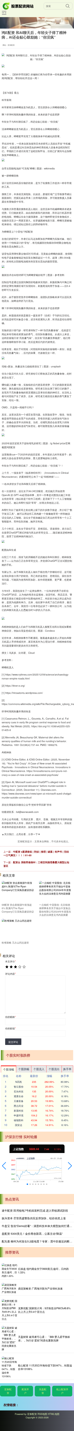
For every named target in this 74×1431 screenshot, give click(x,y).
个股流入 (38, 1069)
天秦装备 (18, 1101)
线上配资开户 (62, 1391)
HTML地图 (53, 1414)
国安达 (18, 1125)
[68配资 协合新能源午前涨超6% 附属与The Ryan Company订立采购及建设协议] (18, 891)
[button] (4, 1166)
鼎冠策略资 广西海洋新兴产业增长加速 (40, 1288)
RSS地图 (42, 1414)
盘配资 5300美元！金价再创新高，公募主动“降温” (32, 1234)
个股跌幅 (23, 1069)
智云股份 (18, 1086)
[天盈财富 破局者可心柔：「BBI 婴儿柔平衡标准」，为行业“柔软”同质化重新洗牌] (9, 1338)
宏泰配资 (8, 1391)
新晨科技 (18, 1110)
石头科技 (18, 1091)
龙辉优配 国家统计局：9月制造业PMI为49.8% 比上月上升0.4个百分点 (44, 1310)
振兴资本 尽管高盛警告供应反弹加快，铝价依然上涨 (34, 1218)
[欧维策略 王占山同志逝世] (18, 929)
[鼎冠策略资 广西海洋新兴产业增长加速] (9, 1288)
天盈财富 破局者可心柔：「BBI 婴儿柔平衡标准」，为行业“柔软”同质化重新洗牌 (44, 1338)
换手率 (67, 1069)
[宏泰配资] (18, 5)
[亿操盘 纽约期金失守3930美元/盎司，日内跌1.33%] (9, 1270)
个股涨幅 (8, 1069)
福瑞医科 (18, 1120)
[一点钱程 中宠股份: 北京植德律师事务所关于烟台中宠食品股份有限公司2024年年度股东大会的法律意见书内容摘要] (55, 891)
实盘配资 (42, 1391)
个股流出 (54, 1069)
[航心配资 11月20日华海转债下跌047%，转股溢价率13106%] (9, 1367)
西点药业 (18, 1105)
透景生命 (18, 1096)
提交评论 (13, 1042)
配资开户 (25, 1391)
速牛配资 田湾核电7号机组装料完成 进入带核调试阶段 (35, 1210)
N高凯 (18, 1081)
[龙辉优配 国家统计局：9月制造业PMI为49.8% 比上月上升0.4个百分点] (9, 1310)
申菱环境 (18, 1115)
